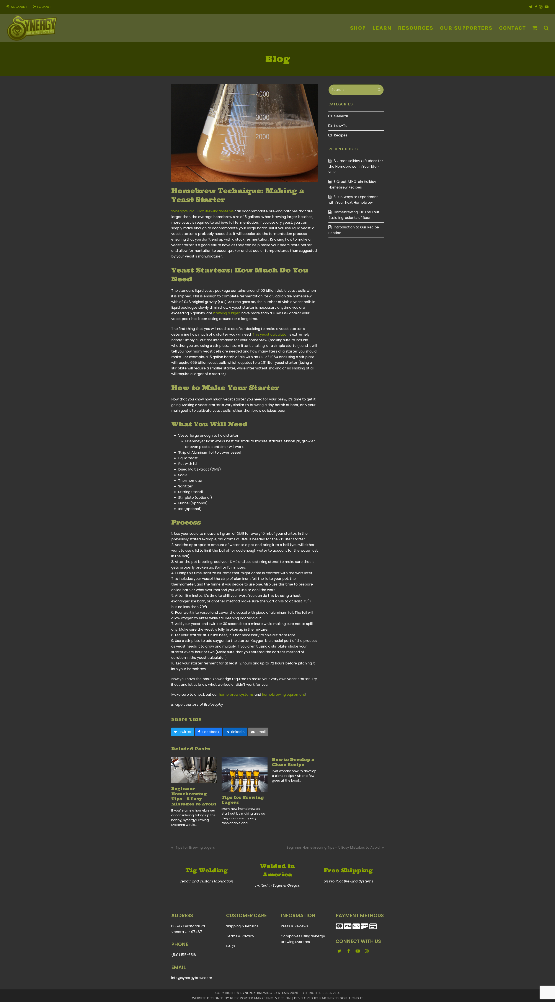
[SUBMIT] (379, 90)
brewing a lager (226, 313)
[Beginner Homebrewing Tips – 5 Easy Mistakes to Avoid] (194, 770)
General (341, 116)
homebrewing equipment (283, 694)
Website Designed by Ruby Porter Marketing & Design (241, 998)
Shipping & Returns (242, 926)
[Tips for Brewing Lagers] (245, 774)
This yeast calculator (270, 334)
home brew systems (236, 694)
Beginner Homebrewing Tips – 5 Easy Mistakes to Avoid (193, 796)
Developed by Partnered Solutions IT (328, 998)
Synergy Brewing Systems (264, 993)
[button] (534, 28)
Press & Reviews (294, 926)
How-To (341, 125)
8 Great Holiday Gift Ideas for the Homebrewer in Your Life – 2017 (355, 166)
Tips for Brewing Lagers (193, 847)
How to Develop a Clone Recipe (293, 762)
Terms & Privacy (240, 936)
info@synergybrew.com (191, 977)
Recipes (340, 135)
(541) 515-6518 (183, 954)
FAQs (230, 946)
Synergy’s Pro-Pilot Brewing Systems (202, 211)
